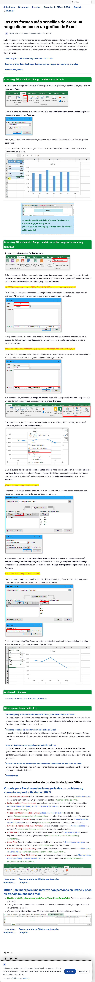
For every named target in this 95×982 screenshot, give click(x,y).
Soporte (78, 7)
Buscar (9, 11)
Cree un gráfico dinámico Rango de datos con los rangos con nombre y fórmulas (41, 64)
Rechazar (83, 971)
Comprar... (24, 882)
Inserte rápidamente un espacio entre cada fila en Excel (31, 745)
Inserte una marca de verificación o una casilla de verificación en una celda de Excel (43, 763)
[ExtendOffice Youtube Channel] (16, 958)
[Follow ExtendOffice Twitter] (11, 958)
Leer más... (10, 879)
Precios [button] (36, 7)
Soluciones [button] (9, 7)
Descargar (23, 7)
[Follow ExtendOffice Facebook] (5, 958)
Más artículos (12, 776)
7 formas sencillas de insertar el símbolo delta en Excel (31, 730)
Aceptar (70, 971)
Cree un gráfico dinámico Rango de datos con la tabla (29, 58)
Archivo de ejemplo (14, 69)
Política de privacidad (20, 978)
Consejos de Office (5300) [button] (57, 7)
